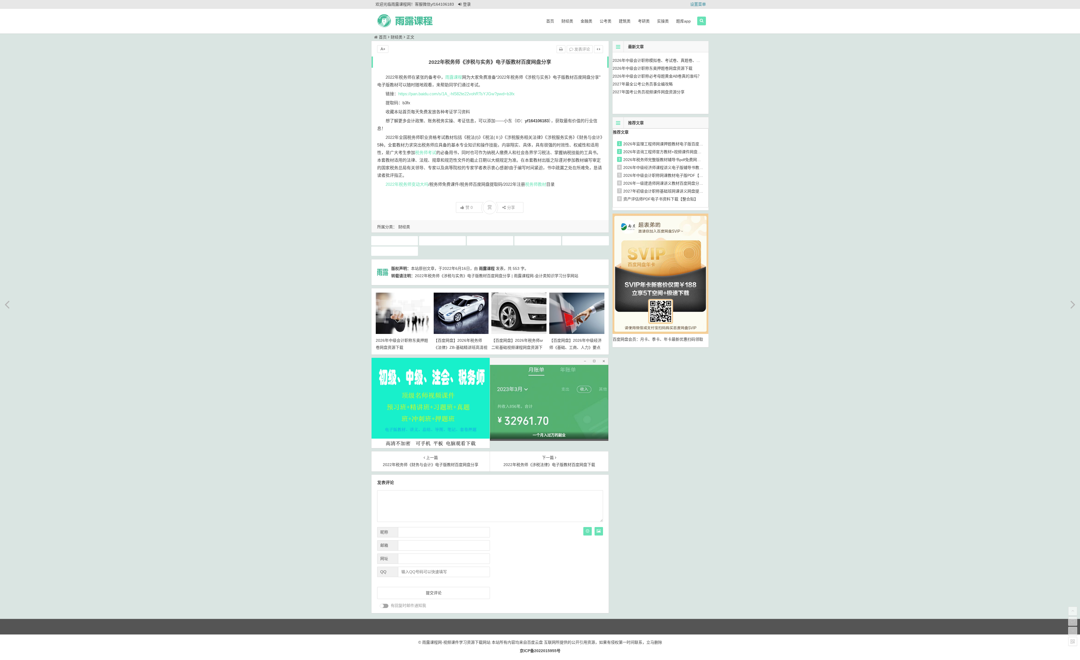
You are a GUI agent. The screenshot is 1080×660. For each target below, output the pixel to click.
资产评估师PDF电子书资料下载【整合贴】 (660, 199)
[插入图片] (599, 531)
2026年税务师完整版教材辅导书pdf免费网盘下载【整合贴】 (675, 159)
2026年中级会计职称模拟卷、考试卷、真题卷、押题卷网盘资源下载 (672, 60)
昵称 (384, 532)
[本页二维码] (1072, 641)
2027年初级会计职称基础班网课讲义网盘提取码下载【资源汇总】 (681, 191)
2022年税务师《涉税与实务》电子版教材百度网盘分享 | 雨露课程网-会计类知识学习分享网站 (496, 276)
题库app (683, 21)
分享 (511, 207)
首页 (550, 21)
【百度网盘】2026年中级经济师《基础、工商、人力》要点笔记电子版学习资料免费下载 (575, 347)
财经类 (567, 21)
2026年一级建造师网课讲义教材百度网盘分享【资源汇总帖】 (677, 183)
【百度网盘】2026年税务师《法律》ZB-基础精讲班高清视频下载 (460, 347)
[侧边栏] (598, 49)
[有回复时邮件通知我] (384, 606)
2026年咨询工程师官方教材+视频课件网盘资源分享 (668, 152)
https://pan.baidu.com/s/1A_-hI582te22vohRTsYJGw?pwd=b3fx (456, 93)
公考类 (605, 21)
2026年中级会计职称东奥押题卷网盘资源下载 (652, 68)
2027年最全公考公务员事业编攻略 (643, 84)
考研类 (644, 21)
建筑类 (625, 21)
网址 (384, 558)
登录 (467, 4)
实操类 (663, 21)
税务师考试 (425, 152)
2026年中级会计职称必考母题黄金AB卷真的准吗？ (657, 76)
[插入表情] (587, 531)
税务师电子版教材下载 (537, 240)
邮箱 (384, 545)
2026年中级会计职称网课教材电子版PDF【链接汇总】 (671, 175)
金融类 (586, 21)
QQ (383, 571)
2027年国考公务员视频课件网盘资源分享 (649, 92)
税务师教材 (535, 184)
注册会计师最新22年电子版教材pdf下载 (443, 240)
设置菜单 (698, 4)
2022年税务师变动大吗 (407, 184)
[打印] (561, 49)
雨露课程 (453, 77)
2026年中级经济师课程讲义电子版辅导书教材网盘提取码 (673, 167)
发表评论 (581, 49)
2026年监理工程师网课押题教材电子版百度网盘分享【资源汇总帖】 (682, 144)
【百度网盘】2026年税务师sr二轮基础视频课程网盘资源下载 (517, 347)
